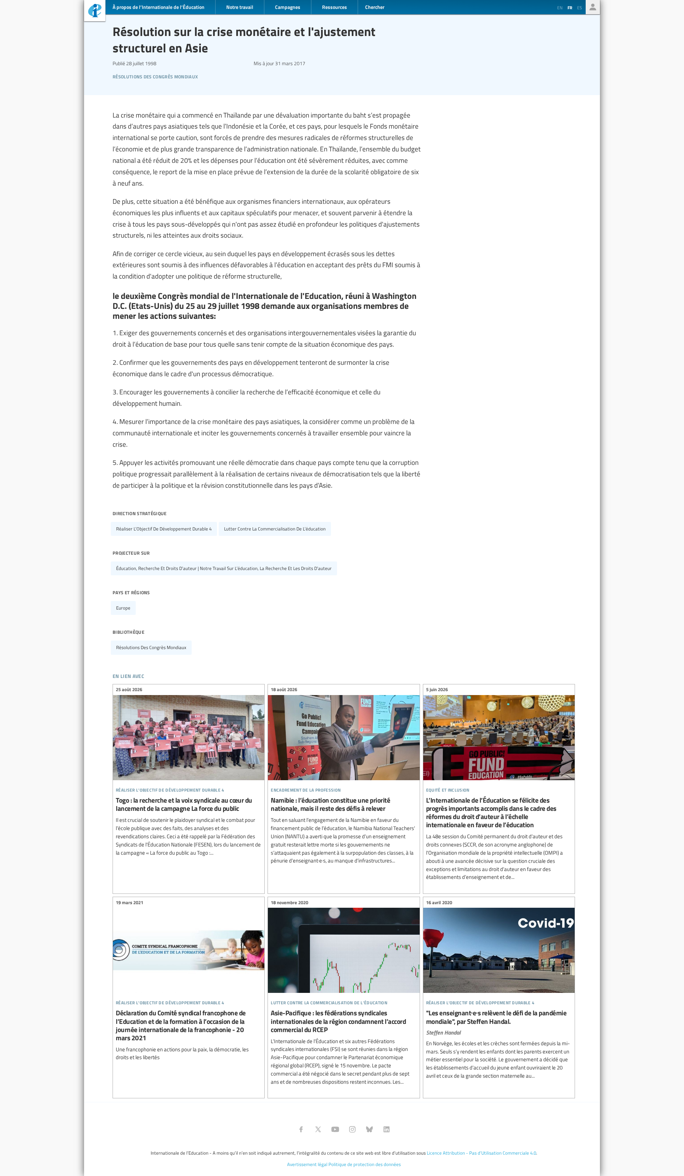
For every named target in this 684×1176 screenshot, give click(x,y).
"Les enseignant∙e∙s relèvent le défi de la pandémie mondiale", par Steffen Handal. (499, 990)
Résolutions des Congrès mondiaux (155, 76)
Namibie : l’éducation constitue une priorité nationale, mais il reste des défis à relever (343, 776)
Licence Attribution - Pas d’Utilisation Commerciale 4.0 (481, 1153)
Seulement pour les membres (593, 7)
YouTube (335, 1129)
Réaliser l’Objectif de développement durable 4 (164, 528)
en (560, 7)
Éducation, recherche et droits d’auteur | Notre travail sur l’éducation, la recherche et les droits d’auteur (224, 568)
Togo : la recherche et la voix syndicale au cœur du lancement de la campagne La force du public (188, 772)
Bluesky (369, 1129)
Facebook (301, 1129)
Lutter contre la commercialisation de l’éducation (275, 528)
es (579, 7)
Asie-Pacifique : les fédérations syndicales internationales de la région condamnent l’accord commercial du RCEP (343, 993)
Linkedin (386, 1129)
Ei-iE (94, 11)
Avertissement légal (307, 1164)
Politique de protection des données (364, 1164)
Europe (123, 608)
